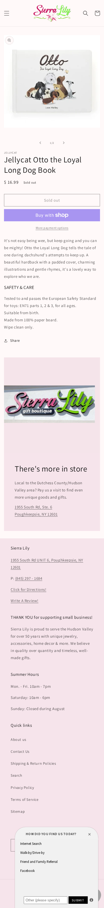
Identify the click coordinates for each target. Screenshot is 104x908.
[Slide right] (64, 143)
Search (16, 775)
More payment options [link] (52, 228)
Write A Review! (24, 600)
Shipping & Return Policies (33, 763)
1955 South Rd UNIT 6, (31, 560)
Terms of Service (25, 799)
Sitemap (18, 811)
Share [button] (15, 340)
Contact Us (20, 751)
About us (18, 739)
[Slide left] (40, 143)
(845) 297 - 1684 (28, 578)
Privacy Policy (22, 787)
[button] (7, 13)
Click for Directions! (28, 589)
